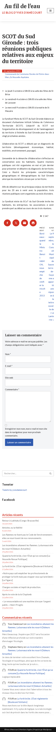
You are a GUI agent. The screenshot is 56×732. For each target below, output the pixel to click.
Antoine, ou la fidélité (12, 527)
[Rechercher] (50, 473)
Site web (9, 377)
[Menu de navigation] (50, 10)
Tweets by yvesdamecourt (14, 490)
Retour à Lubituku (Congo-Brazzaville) (20, 520)
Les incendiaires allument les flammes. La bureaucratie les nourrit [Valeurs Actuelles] (28, 627)
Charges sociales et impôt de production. (21, 587)
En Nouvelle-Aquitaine (19, 77)
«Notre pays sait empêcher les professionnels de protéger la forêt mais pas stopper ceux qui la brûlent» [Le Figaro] (27, 576)
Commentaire (12, 389)
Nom (8, 354)
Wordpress (47, 729)
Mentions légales (26, 729)
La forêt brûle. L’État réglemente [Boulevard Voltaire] (27, 566)
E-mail (8, 366)
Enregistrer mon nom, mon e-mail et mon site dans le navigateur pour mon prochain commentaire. (26, 432)
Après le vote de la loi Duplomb (17, 594)
